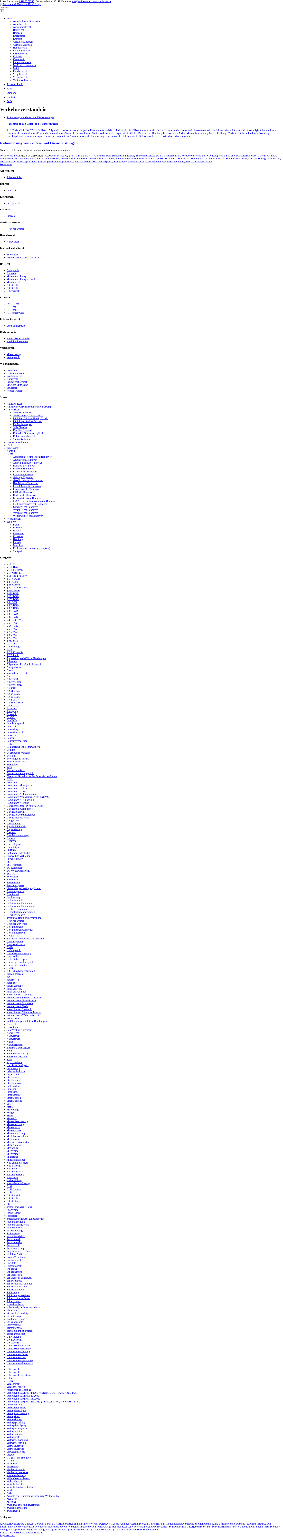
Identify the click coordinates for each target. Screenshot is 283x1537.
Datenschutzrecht (69, 130)
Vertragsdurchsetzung (18, 1413)
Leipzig (17, 542)
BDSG (10, 743)
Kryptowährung (15, 1062)
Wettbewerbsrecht (22, 80)
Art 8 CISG (13, 705)
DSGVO (11, 841)
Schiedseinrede (130, 136)
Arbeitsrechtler (14, 177)
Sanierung (12, 1268)
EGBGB (11, 850)
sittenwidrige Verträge (18, 1313)
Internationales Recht (17, 1006)
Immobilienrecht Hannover (27, 486)
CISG (10, 779)
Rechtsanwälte (14, 1242)
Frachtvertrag (13, 897)
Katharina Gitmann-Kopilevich (29, 433)
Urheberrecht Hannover (25, 507)
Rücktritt (11, 1263)
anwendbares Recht (17, 673)
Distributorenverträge (17, 835)
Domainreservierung (87, 1523)
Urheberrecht (20, 71)
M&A (16, 68)
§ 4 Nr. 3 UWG (15, 620)
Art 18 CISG (13, 696)
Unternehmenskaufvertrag (20, 1360)
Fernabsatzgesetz (15, 885)
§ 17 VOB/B (13, 578)
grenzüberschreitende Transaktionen (25, 938)
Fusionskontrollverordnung (21, 906)
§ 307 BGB (13, 608)
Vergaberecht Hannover (25, 509)
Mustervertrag (14, 354)
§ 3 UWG (12, 602)
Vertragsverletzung (16, 1442)
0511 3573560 (26, 1)
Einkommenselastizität (101, 130)
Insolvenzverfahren (16, 991)
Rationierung (97, 136)
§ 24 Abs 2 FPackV (17, 587)
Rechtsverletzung (15, 1248)
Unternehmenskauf (16, 1357)
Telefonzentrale (14, 1327)
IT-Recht (17, 56)
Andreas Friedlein (22, 412)
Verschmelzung (14, 1404)
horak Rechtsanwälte (11, 155)
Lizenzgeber (13, 1091)
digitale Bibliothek (16, 826)
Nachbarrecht (13, 1165)
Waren (97, 1529)
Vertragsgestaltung (16, 1422)
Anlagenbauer (14, 667)
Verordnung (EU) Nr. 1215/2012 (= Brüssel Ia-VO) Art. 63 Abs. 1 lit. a (43, 1401)
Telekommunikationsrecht (20, 1330)
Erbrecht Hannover (23, 474)
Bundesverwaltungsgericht (20, 773)
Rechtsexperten (160, 1526)
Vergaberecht (20, 74)
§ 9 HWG (12, 637)
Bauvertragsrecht (15, 732)
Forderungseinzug (16, 891)
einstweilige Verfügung (18, 856)
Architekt (11, 687)
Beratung (11, 755)
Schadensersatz (14, 1274)
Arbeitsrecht (19, 24)
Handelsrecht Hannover (25, 483)
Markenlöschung (217, 133)
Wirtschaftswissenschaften (176, 136)
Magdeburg (13, 1109)
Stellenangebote (15, 1322)
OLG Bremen (14, 1189)
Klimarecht (12, 379)
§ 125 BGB (13, 566)
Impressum (12, 448)
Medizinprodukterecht (24, 65)
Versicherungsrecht (16, 1407)
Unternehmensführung (18, 1351)
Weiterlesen (6, 164)
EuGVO (161, 130)
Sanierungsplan (14, 1271)
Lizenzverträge (14, 1100)
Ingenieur (11, 982)
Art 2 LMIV (13, 699)
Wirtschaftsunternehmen (145, 1529)
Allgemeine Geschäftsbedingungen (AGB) (29, 406)
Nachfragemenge (15, 1174)
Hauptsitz (192, 1523)
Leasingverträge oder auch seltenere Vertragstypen (245, 1523)
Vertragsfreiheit (14, 1419)
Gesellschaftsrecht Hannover (28, 480)
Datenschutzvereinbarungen (21, 814)
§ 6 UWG (12, 628)
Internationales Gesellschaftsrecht (24, 997)
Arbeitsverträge (14, 684)
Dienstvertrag (13, 823)
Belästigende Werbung (18, 752)
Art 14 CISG (13, 693)
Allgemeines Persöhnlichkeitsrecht (24, 664)
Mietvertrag (13, 1150)
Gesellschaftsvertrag (17, 923)
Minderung (12, 1156)
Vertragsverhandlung (17, 1440)
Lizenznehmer (170, 133)
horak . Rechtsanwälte (18, 338)
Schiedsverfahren (15, 1289)
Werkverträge (108, 1529)
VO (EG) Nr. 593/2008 (19, 1457)
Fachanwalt (187, 130)
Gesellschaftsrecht (22, 44)
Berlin (16, 524)
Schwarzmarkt (146, 136)
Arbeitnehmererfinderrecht (26, 21)
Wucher (11, 1490)
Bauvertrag (12, 729)
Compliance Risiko (16, 791)
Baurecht (17, 32)
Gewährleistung (15, 926)
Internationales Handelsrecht (44, 158)
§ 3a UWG (12, 617)
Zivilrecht (12, 1499)
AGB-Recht (13, 655)
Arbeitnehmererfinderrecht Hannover (32, 456)
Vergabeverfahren (16, 1386)
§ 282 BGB (13, 599)
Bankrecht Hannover (24, 465)
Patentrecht (12, 285)
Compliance (13, 370)
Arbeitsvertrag (14, 682)
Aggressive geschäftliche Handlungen (26, 658)
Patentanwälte (14, 1195)
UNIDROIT (13, 1342)
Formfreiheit (13, 894)
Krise (9, 1059)
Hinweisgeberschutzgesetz (20, 962)
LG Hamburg (155, 133)
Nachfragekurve (15, 136)
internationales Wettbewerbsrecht (93, 133)
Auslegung (12, 711)
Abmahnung (13, 646)
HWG (10, 968)
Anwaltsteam (13, 409)
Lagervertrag (13, 1068)
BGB (9, 767)
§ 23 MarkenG (14, 584)
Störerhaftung (14, 1324)
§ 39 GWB (12, 614)
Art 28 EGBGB (15, 702)
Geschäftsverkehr (139, 1523)
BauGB (11, 717)
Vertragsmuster (14, 1431)
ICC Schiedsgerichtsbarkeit (21, 971)
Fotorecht (11, 273)
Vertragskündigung (16, 1425)
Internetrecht (13, 1018)
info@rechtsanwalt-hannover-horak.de (91, 1)
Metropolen (13, 1148)
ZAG (9, 1493)
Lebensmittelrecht (22, 62)
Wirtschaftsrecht (15, 390)
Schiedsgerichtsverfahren (19, 1283)
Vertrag (4, 1529)
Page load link (7, 1535)
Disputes (84, 130)
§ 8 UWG (12, 634)
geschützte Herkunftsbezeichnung (24, 917)
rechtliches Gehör (16, 1236)
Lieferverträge (21, 1526)
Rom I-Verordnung (16, 1257)
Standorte (11, 521)
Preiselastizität (14, 1212)
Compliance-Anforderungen (21, 794)
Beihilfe (11, 749)
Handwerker (13, 956)
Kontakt (11, 450)
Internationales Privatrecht (34, 133)
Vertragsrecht (20, 77)
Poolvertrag (13, 1209)
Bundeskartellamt (16, 770)
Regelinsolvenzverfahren (19, 1251)
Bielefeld (17, 527)
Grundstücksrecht (16, 944)
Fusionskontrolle (202, 130)
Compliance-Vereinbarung (20, 799)
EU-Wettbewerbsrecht (143, 130)
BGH (55, 1523)
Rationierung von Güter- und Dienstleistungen (30, 117)
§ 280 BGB (13, 593)
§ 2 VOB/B (13, 581)
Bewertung (12, 764)
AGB (9, 649)
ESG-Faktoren (14, 864)
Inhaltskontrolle (15, 985)
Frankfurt (18, 536)
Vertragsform (13, 1416)
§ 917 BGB (13, 640)
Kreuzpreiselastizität (122, 133)
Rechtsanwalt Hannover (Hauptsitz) (31, 548)
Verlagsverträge (272, 1526)
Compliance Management (20, 785)
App (9, 676)
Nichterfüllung (14, 1180)
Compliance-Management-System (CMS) (28, 797)
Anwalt (10, 670)
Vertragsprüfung (15, 1434)
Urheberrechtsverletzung (19, 1375)
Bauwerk (11, 735)
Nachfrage (264, 133)
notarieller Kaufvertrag (18, 1183)
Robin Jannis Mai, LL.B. (26, 436)
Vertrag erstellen (16, 1529)
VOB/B (11, 1460)
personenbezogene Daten (38, 136)
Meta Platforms (250, 133)
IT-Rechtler (12, 309)
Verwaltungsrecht (16, 1451)
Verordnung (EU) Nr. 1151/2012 (23, 1398)
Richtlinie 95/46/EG (17, 1254)
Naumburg (12, 1177)
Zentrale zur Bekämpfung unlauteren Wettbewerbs (33, 1496)
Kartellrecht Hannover (24, 495)
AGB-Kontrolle (15, 652)
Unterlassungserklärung (19, 1348)
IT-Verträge (12, 1027)
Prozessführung (15, 1230)
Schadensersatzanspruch (19, 1277)
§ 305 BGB (13, 605)
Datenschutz (29, 1532)
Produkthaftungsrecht (18, 1224)
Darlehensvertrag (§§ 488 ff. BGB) (25, 805)
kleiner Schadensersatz (18, 1047)
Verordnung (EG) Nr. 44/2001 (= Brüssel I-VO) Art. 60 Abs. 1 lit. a (41, 1392)
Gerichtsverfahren (221, 130)
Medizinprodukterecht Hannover (30, 504)
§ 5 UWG (12, 623)
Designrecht (13, 270)
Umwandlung (14, 1336)
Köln (9, 1050)
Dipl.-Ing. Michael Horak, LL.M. (30, 418)
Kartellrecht (19, 59)
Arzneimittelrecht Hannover (27, 462)
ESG (9, 861)
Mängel (10, 1112)
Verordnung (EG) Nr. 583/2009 (23, 1395)
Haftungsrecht (14, 950)
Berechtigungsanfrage (18, 758)
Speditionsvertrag (16, 1319)
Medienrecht (13, 1139)
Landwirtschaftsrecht (17, 381)
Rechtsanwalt (13, 518)
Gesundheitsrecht (15, 373)
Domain (11, 838)
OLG (9, 1186)
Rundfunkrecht (113, 136)
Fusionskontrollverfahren (19, 903)
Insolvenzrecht (20, 53)
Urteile (10, 1378)
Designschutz (13, 820)
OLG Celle (12, 1192)
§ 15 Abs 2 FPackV (17, 575)
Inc (8, 976)
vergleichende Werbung (19, 1389)
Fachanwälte (13, 882)
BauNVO (12, 720)
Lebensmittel (6, 1526)
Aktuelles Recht (15, 403)
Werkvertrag (13, 1466)
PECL (10, 1204)
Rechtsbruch (13, 1245)
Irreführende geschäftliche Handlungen (27, 1021)
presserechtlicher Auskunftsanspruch (71, 136)
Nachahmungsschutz (17, 1162)
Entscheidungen (15, 858)
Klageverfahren (15, 1044)
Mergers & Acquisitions (19, 1142)
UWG (10, 1381)
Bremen (17, 530)
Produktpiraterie (15, 1227)
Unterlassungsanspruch (18, 1345)
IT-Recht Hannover (23, 492)
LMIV (10, 1103)
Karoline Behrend (22, 430)
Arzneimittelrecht (22, 27)
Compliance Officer (17, 788)
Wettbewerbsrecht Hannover (28, 515)
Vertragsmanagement (17, 1428)
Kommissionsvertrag (17, 1053)
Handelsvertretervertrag (19, 953)
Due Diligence (14, 844)
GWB (10, 947)
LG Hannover (14, 1083)
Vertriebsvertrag (15, 1445)
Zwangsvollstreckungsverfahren (23, 1504)
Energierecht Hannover (25, 471)
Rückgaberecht (14, 1260)
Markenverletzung (16, 1133)
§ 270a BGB (13, 590)
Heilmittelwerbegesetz (18, 959)
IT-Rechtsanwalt (15, 312)
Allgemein (53, 130)
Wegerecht (12, 1463)
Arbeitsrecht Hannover (25, 459)
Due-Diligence (14, 847)
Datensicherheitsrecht (18, 817)
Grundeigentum (15, 941)
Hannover (181, 1523)
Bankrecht (18, 30)
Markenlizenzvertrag (197, 133)
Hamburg (18, 539)
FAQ (9, 445)
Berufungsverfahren (17, 761)
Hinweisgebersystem (17, 965)
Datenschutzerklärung (18, 442)
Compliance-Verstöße (18, 802)
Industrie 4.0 (13, 979)
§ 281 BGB (13, 596)
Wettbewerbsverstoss (17, 1472)
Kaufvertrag (13, 1035)
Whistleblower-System (18, 1478)
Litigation (12, 1089)
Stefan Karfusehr (22, 439)
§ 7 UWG (12, 631)
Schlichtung (13, 1292)
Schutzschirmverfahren (18, 1298)
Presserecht (12, 1215)
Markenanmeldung (16, 276)
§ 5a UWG (41, 130)
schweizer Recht (15, 1304)
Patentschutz (13, 1201)
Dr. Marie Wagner (22, 424)
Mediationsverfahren (17, 1136)
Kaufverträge (13, 1038)
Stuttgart (17, 551)
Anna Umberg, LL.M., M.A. (28, 415)
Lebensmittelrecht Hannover (27, 498)
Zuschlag (11, 1501)
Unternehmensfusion (17, 1354)
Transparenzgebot (16, 1333)
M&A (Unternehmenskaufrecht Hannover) (35, 501)
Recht (10, 453)
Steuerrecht (12, 387)
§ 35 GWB (29, 130)
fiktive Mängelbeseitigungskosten (24, 888)
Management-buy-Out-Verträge (61, 1526)
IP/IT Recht (13, 303)
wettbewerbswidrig (16, 1475)
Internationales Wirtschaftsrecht (23, 257)
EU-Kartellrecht (122, 130)
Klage (10, 1041)
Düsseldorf (18, 533)
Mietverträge (13, 1153)
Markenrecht (234, 133)
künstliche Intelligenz (17, 1065)
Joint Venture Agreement (19, 1030)
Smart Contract (14, 1316)
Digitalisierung (14, 829)
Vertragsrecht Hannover (25, 512)
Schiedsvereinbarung (17, 1286)
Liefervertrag (13, 1086)
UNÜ (158, 136)
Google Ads (13, 935)
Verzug (10, 1454)
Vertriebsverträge (15, 1448)
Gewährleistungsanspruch (20, 929)
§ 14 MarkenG (14, 130)
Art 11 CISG (13, 690)
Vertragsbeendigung (17, 1410)
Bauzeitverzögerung (17, 740)
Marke (10, 1115)
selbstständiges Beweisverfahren (23, 1307)
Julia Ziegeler (20, 427)
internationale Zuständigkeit (246, 130)
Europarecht (173, 130)
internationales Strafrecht (62, 133)
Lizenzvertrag (14, 1097)
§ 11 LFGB (13, 564)
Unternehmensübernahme (20, 1363)
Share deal (12, 1310)
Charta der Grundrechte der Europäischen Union (32, 776)
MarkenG (12, 1118)
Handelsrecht (20, 47)
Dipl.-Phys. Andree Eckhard (27, 421)
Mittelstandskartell (16, 1159)
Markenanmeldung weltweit (21, 279)
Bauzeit (10, 738)
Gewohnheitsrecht (16, 932)
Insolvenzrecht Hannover (26, 489)
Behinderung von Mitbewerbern (23, 746)
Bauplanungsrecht (16, 723)
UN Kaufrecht (14, 1339)
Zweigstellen (13, 1510)
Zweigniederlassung (17, 1507)
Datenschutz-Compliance (20, 808)
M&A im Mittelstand (17, 384)
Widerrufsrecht (14, 1481)
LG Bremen (140, 133)
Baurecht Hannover (23, 468)
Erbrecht (17, 38)
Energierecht (19, 35)
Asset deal (12, 708)
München (18, 545)
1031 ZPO (12, 643)
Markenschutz (14, 1130)
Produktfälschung (16, 1221)
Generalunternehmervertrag (21, 912)
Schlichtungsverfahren (18, 1295)
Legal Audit (13, 1074)
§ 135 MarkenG (15, 569)
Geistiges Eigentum (23, 41)
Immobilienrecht (21, 50)
